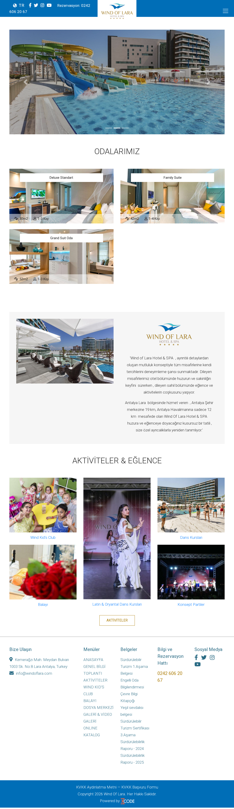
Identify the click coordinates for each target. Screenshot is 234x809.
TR (21, 5)
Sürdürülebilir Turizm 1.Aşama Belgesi (134, 666)
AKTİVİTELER (117, 620)
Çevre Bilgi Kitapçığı (129, 697)
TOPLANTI (92, 673)
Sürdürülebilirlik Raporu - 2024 (132, 745)
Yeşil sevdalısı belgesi (131, 711)
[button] (25, 82)
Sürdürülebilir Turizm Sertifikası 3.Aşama (134, 728)
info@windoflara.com (34, 673)
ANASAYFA (93, 659)
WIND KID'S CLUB (93, 690)
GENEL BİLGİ (94, 666)
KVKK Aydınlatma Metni (96, 787)
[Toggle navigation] (225, 11)
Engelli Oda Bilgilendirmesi (132, 683)
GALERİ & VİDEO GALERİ (97, 717)
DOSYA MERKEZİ (98, 707)
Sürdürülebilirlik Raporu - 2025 (132, 759)
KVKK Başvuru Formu (139, 787)
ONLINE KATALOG (91, 731)
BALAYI (89, 700)
